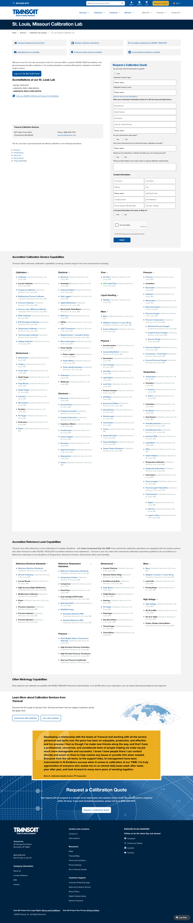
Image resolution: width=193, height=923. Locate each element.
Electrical (17, 155)
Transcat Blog (74, 856)
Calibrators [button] (21, 273)
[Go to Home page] (26, 13)
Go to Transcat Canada (78, 869)
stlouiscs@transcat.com (67, 135)
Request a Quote (160, 3)
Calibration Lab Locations (38, 33)
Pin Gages (22, 415)
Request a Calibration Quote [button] (96, 810)
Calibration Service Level (122, 87)
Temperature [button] (149, 372)
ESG (15, 880)
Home (14, 33)
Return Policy (74, 891)
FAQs (71, 851)
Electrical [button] (62, 273)
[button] (176, 3)
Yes (118, 74)
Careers (17, 884)
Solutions (98, 12)
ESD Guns (65, 315)
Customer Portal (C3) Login (79, 882)
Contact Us (175, 12)
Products (113, 12)
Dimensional (19, 158)
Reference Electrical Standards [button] (31, 564)
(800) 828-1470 (19, 855)
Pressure (17, 150)
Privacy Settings (75, 865)
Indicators (22, 396)
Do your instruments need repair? (125, 135)
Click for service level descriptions (125, 96)
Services (83, 12)
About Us (146, 12)
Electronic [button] (63, 394)
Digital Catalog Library (77, 896)
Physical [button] (105, 341)
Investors (160, 12)
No (127, 139)
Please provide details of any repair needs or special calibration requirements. (141, 161)
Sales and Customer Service (80, 887)
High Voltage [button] (149, 600)
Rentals (128, 12)
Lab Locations (74, 838)
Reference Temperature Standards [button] (69, 565)
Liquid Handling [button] (108, 295)
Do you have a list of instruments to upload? (129, 69)
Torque (16, 160)
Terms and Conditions (77, 860)
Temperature (19, 152)
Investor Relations (21, 875)
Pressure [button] (147, 273)
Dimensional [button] (22, 353)
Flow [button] (103, 273)
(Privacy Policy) (93, 910)
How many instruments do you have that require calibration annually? (138, 143)
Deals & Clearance (76, 900)
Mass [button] (103, 312)
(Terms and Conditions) (50, 910)
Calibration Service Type (122, 77)
